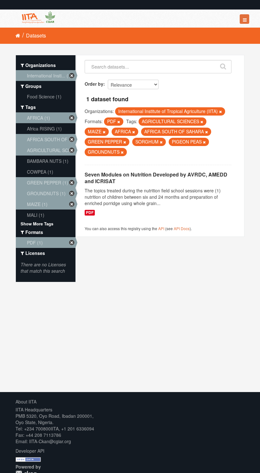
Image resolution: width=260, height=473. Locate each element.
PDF (90, 212)
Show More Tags (37, 224)
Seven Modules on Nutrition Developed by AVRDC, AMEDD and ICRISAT (156, 178)
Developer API (30, 451)
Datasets (36, 35)
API (161, 228)
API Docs (182, 228)
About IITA (26, 401)
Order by (94, 84)
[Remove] (220, 111)
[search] (223, 65)
